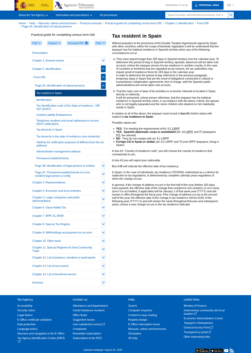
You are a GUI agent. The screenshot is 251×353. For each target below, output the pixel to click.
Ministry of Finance (195, 305)
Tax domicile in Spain (49, 129)
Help (32, 23)
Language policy (27, 328)
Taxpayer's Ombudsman (198, 322)
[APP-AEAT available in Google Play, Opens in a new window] (202, 350)
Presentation (40, 52)
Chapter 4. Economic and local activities (56, 190)
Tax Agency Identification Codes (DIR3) (41, 338)
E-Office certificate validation (34, 319)
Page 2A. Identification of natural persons (47, 26)
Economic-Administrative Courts (203, 318)
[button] (230, 5)
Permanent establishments (52, 158)
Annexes (37, 282)
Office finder (80, 315)
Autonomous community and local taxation (204, 312)
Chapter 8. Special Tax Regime (51, 224)
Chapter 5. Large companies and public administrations (56, 199)
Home (22, 23)
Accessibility (24, 305)
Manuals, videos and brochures (57, 23)
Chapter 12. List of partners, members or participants (63, 257)
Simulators (134, 333)
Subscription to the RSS (87, 338)
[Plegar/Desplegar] (103, 60)
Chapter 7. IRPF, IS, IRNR (48, 215)
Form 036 (203, 23)
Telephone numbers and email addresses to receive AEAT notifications (67, 122)
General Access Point (197, 327)
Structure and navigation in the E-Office (41, 333)
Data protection (26, 324)
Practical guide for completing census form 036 (133, 23)
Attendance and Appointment (90, 305)
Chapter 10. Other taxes (46, 240)
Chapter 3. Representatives (48, 182)
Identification (44, 99)
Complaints (80, 328)
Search (132, 305)
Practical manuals (91, 23)
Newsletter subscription (87, 333)
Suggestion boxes (84, 319)
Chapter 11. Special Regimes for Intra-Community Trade (62, 249)
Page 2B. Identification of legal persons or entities (65, 165)
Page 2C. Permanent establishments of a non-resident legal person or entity (63, 174)
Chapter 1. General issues (48, 60)
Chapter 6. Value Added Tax (49, 207)
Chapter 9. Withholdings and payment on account (62, 232)
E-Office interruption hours (144, 324)
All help (132, 338)
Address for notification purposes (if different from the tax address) (70, 144)
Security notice (26, 310)
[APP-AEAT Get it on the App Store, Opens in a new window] (217, 350)
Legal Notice (25, 315)
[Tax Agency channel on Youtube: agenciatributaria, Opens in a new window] (226, 351)
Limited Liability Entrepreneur (54, 114)
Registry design (137, 319)
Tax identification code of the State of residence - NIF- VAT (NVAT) (68, 107)
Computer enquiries (140, 310)
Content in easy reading (142, 315)
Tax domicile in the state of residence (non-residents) (68, 136)
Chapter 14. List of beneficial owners (54, 274)
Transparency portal (196, 332)
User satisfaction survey (87, 324)
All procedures (108, 15)
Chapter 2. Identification (179, 23)
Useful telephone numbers (89, 310)
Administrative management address (58, 151)
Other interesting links (197, 336)
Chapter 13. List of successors (50, 265)
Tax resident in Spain (49, 93)
